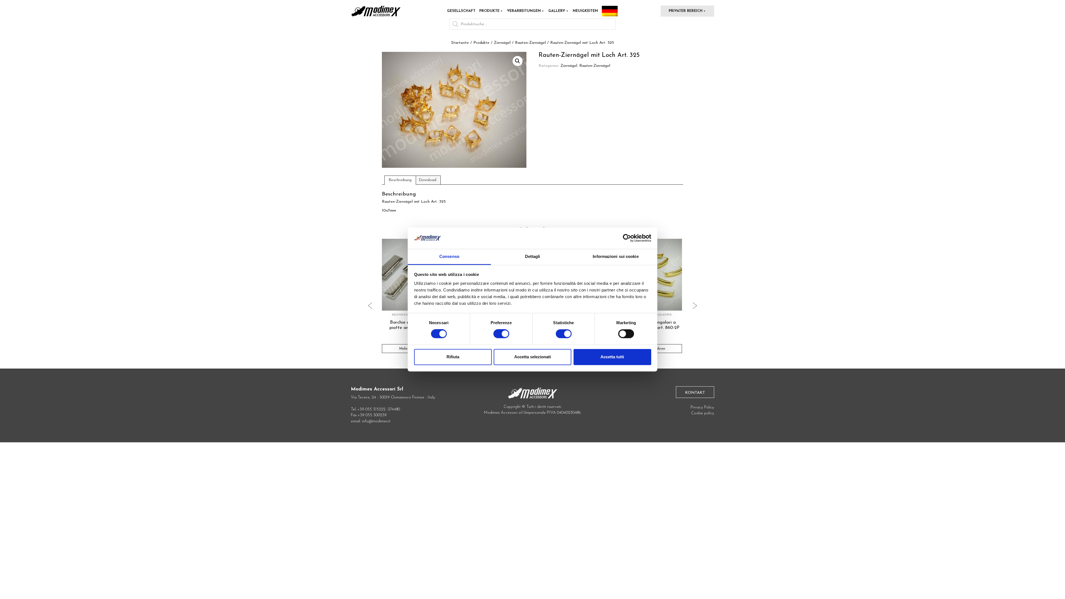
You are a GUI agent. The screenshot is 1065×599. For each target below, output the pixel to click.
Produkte (489, 11)
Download (427, 180)
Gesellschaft (461, 11)
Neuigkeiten (585, 11)
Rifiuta (453, 356)
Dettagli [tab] (532, 256)
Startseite (460, 43)
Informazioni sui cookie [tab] (615, 256)
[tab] (400, 180)
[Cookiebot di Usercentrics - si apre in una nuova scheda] (627, 238)
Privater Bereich (686, 11)
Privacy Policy (702, 407)
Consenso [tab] (449, 256)
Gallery (556, 11)
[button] (518, 61)
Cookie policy (702, 413)
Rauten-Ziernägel (530, 43)
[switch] (501, 336)
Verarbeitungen (524, 11)
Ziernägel (502, 43)
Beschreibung (400, 180)
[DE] (610, 11)
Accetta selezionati (532, 356)
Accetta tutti (612, 356)
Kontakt (695, 393)
